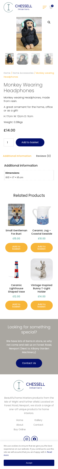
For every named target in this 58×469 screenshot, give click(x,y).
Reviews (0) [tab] (43, 156)
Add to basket (30, 142)
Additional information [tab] (17, 156)
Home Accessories (23, 73)
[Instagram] (27, 439)
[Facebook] (34, 439)
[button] (45, 7)
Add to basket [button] (16, 247)
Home (7, 73)
